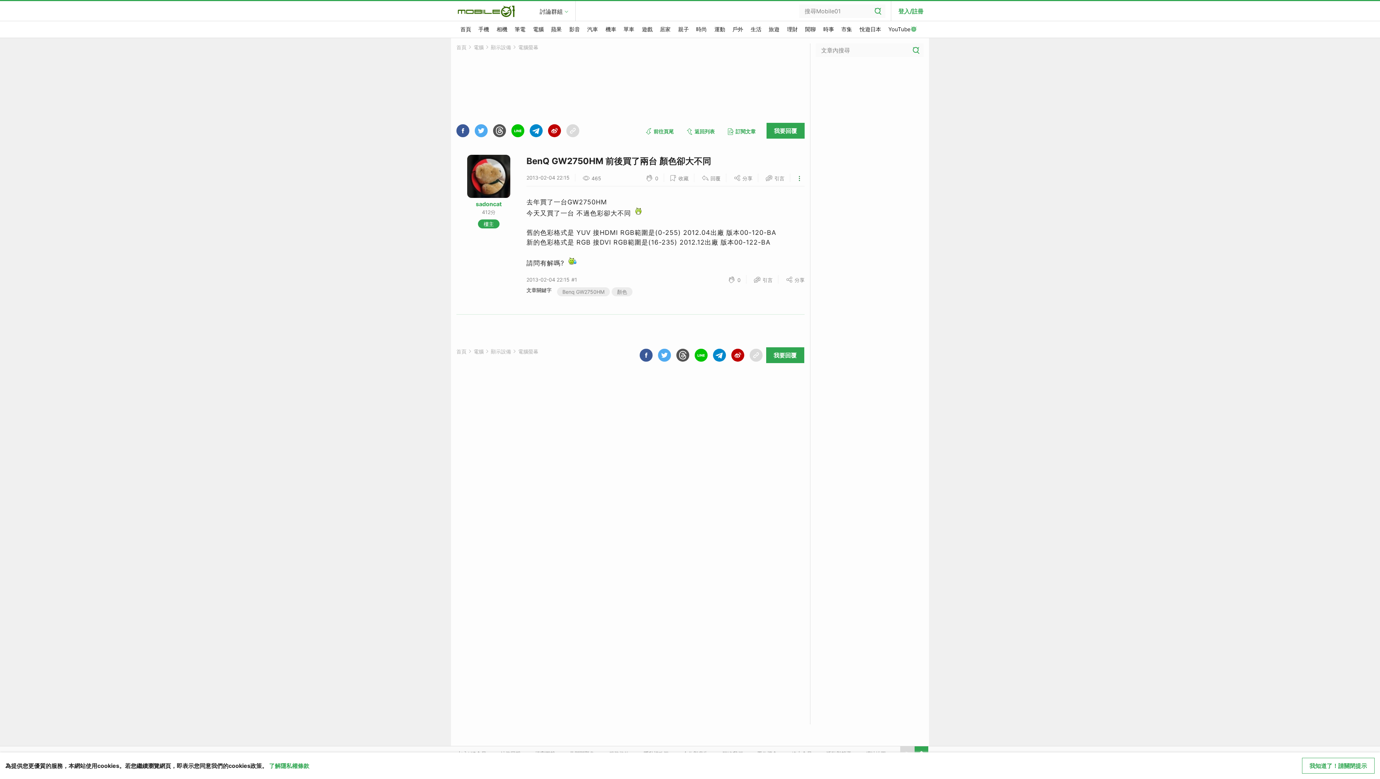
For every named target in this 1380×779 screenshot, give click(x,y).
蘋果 (556, 29)
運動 (719, 29)
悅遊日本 (870, 29)
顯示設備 (501, 47)
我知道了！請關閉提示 (1338, 765)
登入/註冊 (911, 11)
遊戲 (647, 29)
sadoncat (489, 204)
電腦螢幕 (528, 47)
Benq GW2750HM (583, 292)
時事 (828, 29)
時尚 (701, 29)
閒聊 (810, 29)
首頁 (465, 29)
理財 (792, 29)
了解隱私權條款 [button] (289, 765)
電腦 (538, 29)
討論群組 (551, 11)
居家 (665, 29)
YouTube (899, 29)
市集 (846, 29)
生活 (756, 29)
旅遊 (774, 29)
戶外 (737, 29)
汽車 (592, 29)
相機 (502, 29)
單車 (629, 29)
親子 (683, 29)
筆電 (520, 29)
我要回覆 (785, 130)
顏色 (622, 292)
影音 (574, 29)
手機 (483, 29)
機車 (611, 29)
